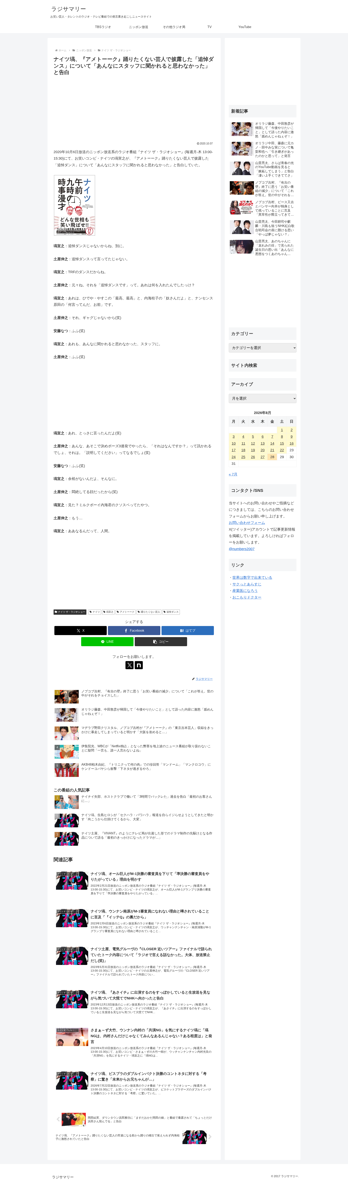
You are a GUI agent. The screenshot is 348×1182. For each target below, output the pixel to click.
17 (234, 450)
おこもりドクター (246, 597)
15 (282, 443)
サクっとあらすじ (246, 584)
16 (292, 443)
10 (234, 443)
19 (253, 450)
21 (272, 450)
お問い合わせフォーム (247, 523)
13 (263, 443)
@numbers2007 (242, 549)
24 (234, 457)
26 (253, 457)
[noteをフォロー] (139, 665)
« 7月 (233, 474)
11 (243, 443)
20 (263, 450)
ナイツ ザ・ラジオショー (71, 611)
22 (282, 450)
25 (243, 457)
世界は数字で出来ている (252, 578)
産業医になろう (245, 591)
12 (253, 443)
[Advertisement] (134, 107)
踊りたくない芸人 (150, 611)
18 (243, 450)
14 (272, 443)
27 (263, 457)
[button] (161, 641)
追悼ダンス (173, 611)
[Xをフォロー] (129, 665)
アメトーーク (127, 611)
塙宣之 (109, 611)
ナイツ (96, 611)
